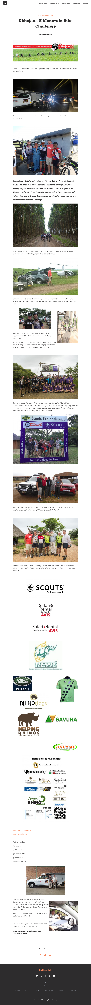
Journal (61, 990)
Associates (49, 990)
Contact (73, 990)
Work (37, 990)
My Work (43, 3)
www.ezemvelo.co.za (20, 834)
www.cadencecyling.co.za (22, 830)
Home (17, 990)
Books (85, 3)
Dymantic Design (52, 1000)
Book (27, 990)
